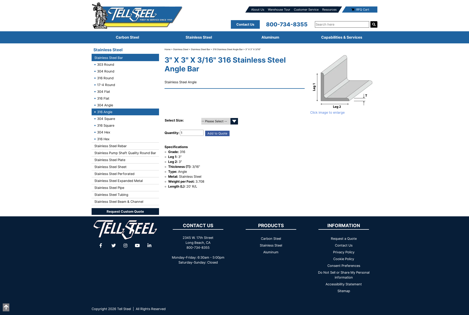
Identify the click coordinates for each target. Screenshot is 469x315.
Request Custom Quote (125, 211)
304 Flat (103, 92)
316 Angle (104, 112)
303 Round (105, 64)
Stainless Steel (199, 37)
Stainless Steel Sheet (110, 167)
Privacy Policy (343, 252)
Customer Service (306, 9)
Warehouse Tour (279, 9)
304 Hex (103, 132)
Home (168, 49)
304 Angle (105, 105)
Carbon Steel (127, 37)
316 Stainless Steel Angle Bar (228, 49)
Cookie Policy (343, 259)
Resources (329, 9)
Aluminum (270, 37)
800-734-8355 (287, 24)
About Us (257, 9)
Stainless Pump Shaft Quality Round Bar (124, 153)
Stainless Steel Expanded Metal (118, 181)
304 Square (106, 119)
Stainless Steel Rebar (110, 146)
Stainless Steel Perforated (113, 174)
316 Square (105, 125)
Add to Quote (217, 133)
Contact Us (245, 24)
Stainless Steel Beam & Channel (118, 202)
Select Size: (174, 120)
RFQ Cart (362, 9)
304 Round (105, 71)
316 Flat (103, 98)
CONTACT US (198, 225)
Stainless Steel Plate (109, 160)
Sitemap (343, 291)
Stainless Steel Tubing (110, 195)
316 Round (105, 78)
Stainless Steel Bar (108, 58)
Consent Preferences (343, 266)
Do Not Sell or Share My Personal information (344, 275)
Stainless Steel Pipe (108, 188)
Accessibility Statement (344, 284)
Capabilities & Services (341, 37)
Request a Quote (344, 239)
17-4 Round (106, 85)
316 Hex (103, 139)
